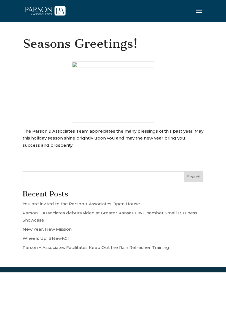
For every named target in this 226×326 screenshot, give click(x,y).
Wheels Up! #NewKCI (46, 238)
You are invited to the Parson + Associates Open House (81, 203)
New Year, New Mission (47, 229)
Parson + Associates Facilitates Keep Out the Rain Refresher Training (96, 247)
